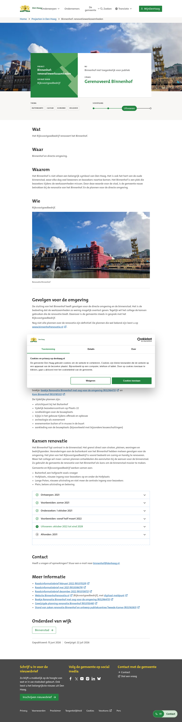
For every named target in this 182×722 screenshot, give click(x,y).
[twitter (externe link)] (76, 679)
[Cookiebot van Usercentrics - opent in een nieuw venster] (139, 340)
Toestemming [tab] (48, 349)
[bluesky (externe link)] (99, 679)
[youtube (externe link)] (82, 679)
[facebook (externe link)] (70, 679)
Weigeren (90, 380)
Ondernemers (72, 8)
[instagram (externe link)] (87, 679)
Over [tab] (133, 349)
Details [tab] (91, 349)
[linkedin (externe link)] (93, 679)
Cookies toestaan (131, 380)
